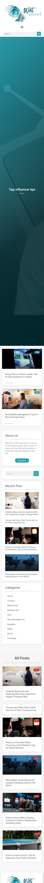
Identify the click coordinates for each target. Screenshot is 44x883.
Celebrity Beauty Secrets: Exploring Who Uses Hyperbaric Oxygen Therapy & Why (21, 513)
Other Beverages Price (16, 619)
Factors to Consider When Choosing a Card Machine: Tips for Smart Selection (21, 548)
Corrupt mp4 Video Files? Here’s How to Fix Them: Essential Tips (21, 521)
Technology (11, 638)
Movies (10, 633)
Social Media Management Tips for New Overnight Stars (21, 416)
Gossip (10, 596)
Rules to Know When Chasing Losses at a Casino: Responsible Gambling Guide (21, 820)
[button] (22, 27)
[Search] (39, 34)
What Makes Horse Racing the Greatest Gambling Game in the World (21, 575)
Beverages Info (13, 610)
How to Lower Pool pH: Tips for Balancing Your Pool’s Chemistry (21, 857)
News (9, 615)
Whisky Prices (12, 605)
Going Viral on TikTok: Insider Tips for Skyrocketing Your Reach (21, 376)
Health (9, 629)
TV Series (11, 600)
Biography (11, 624)
